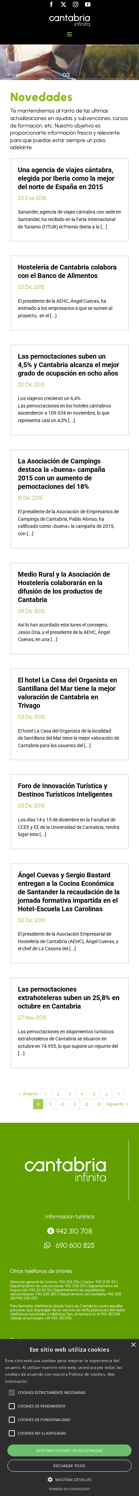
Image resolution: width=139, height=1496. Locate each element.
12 (86, 1104)
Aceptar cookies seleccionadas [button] (69, 1450)
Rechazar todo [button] (69, 1465)
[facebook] (51, 4)
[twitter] (63, 4)
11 (75, 1104)
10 (62, 1104)
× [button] (133, 1345)
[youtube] (87, 4)
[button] (12, 1392)
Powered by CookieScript (69, 1489)
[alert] (69, 1417)
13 (99, 1104)
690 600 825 (74, 1245)
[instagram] (75, 4)
